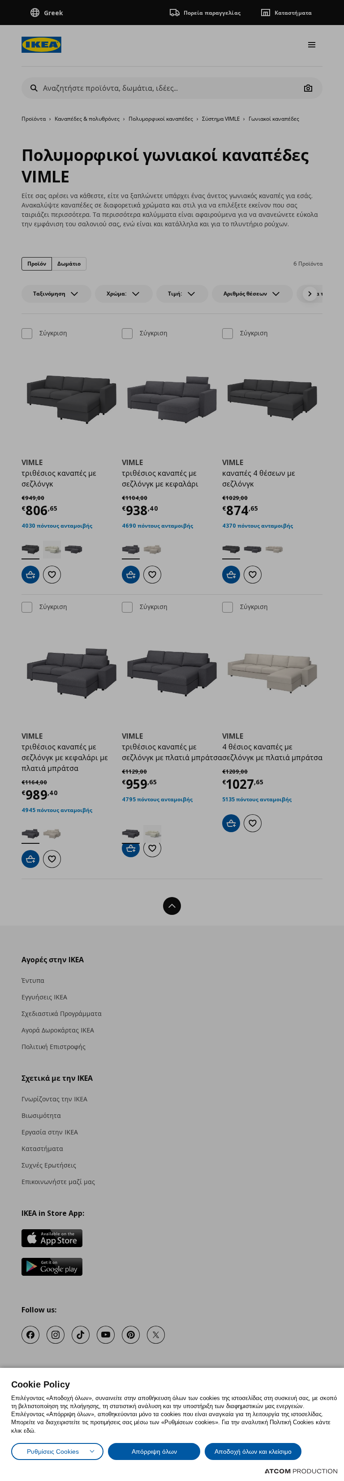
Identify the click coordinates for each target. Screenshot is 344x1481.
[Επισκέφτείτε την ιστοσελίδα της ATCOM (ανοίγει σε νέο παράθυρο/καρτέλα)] (301, 1471)
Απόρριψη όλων (154, 1451)
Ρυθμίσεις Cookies (53, 1451)
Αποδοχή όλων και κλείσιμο (253, 1451)
